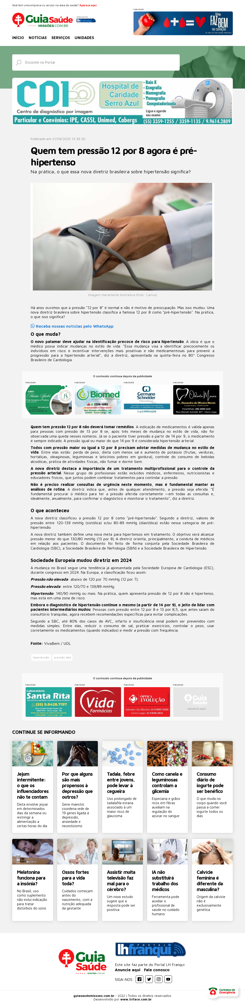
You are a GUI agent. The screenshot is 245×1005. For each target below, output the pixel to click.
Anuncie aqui (127, 969)
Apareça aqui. (88, 5)
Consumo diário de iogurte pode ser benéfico (210, 782)
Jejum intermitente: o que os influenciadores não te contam (33, 785)
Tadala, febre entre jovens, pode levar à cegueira (121, 782)
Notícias (38, 37)
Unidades (84, 37)
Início (18, 37)
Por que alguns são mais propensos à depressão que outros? (77, 785)
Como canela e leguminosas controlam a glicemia (167, 782)
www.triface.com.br (136, 999)
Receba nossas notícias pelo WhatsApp (74, 326)
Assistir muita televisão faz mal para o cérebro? (121, 880)
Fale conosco (157, 969)
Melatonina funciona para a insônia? (31, 877)
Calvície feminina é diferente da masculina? (210, 880)
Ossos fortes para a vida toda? (75, 877)
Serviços (60, 37)
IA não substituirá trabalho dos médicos (165, 880)
